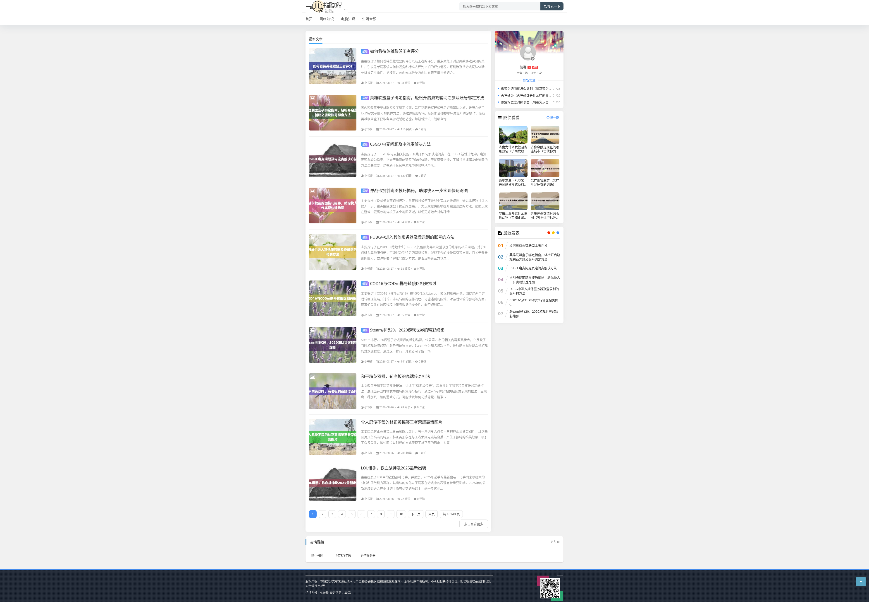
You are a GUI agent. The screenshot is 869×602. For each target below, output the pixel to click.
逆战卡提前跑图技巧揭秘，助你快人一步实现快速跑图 (415, 190)
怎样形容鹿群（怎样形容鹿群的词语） (545, 182)
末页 (431, 514)
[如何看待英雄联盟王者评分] (332, 66)
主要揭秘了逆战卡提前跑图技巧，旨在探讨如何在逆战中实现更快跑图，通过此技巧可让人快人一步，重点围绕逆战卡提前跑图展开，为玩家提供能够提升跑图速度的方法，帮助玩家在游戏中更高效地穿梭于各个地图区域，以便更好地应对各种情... (424, 206)
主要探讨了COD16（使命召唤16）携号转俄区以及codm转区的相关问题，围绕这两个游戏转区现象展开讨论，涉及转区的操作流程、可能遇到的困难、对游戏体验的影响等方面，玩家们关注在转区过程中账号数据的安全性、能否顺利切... (424, 299)
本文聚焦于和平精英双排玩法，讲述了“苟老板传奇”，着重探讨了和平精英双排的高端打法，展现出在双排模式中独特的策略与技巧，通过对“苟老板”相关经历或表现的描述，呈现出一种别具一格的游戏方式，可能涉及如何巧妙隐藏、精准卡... (424, 391)
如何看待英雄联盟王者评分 (390, 51)
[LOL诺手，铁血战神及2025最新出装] (332, 483)
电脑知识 (348, 19)
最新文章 (315, 39)
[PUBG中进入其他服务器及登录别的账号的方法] (332, 252)
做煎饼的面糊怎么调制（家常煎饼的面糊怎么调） (536, 88)
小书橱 (368, 83)
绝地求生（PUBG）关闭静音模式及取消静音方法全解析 (513, 182)
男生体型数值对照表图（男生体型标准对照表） (545, 215)
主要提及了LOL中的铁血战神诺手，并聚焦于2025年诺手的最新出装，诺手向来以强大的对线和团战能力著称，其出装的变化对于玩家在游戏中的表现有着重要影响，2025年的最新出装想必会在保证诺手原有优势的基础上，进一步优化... (423, 483)
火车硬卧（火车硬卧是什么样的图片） (528, 95)
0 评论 (421, 83)
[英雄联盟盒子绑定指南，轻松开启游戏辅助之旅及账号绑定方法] (332, 113)
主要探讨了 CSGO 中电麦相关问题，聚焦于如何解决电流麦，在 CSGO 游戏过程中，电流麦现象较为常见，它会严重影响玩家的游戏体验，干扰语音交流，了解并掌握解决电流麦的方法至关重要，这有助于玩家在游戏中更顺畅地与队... (424, 159)
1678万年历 (343, 555)
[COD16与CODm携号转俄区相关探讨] (332, 298)
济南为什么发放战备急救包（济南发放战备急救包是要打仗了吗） (513, 149)
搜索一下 (553, 6)
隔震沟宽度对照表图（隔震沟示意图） (528, 102)
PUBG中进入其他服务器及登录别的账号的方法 (408, 237)
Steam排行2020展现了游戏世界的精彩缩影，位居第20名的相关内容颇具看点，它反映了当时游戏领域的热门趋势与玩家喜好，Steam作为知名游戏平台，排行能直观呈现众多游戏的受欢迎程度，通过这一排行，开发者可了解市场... (424, 345)
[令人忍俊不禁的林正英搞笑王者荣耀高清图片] (332, 437)
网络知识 (327, 19)
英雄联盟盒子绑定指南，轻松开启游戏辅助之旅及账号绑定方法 (423, 97)
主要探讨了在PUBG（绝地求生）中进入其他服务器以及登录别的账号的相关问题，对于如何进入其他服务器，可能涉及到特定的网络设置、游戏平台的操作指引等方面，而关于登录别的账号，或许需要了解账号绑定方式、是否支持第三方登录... (424, 252)
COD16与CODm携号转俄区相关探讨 (399, 283)
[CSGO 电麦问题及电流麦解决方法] (332, 159)
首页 (309, 19)
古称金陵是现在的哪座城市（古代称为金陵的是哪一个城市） (545, 149)
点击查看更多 (473, 524)
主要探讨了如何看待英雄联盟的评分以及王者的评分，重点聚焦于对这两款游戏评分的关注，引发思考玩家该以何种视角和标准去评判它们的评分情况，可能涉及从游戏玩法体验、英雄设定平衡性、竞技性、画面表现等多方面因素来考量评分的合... (424, 67)
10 (401, 514)
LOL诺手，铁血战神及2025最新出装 (393, 468)
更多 (553, 542)
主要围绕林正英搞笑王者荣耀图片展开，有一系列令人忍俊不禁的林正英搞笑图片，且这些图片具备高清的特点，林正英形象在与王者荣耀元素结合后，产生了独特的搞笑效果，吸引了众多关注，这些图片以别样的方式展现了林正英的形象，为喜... (424, 437)
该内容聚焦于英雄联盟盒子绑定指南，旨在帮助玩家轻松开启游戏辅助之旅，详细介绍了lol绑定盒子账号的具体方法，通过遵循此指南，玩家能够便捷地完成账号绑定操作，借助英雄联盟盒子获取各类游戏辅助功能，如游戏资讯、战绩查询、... (423, 113)
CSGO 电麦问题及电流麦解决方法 (396, 144)
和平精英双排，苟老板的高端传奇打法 (395, 376)
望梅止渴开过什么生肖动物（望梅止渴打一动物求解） (513, 215)
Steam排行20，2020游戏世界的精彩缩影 (403, 330)
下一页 (415, 514)
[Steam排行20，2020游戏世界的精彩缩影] (332, 345)
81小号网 (317, 555)
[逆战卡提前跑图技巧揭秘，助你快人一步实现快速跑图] (332, 205)
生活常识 (369, 19)
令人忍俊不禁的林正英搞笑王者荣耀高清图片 (401, 422)
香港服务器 (368, 555)
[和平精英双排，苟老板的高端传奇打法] (332, 391)
